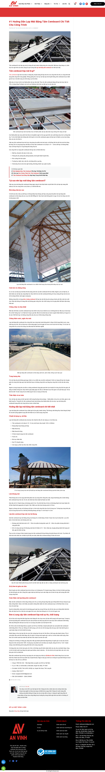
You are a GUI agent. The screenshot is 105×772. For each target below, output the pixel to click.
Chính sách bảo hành (61, 730)
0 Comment (35, 28)
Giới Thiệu (37, 4)
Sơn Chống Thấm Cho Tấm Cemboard (29, 173)
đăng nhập (17, 711)
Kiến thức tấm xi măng (15, 679)
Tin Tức (56, 4)
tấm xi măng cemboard (29, 299)
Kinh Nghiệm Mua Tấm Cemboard (22, 171)
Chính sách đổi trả (61, 724)
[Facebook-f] (10, 761)
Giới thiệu (39, 724)
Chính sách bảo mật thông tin (64, 727)
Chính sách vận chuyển (62, 734)
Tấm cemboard (13, 74)
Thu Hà (17, 28)
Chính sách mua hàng (61, 737)
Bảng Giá (47, 4)
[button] (69, 4)
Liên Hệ (64, 4)
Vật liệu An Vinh (50, 655)
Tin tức (39, 727)
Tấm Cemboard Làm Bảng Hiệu (21, 175)
